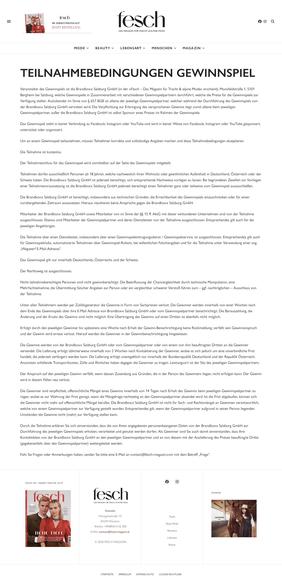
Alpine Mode (172, 523)
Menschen (162, 48)
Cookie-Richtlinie (170, 574)
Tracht (172, 516)
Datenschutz (145, 574)
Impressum (124, 574)
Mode (79, 48)
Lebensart (130, 48)
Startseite (107, 574)
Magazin (192, 48)
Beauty (102, 48)
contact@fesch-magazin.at (114, 531)
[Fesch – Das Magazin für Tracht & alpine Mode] (141, 21)
